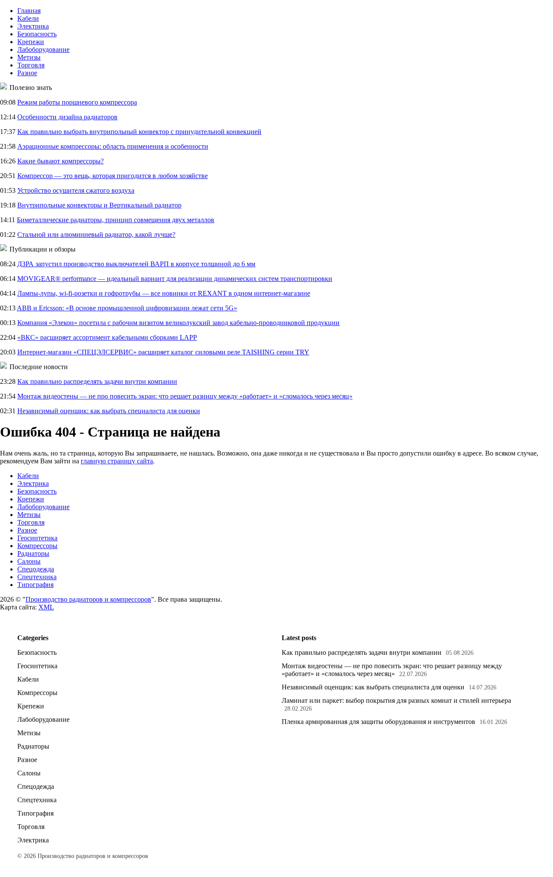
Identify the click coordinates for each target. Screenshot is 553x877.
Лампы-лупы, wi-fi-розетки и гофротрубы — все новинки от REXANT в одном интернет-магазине (163, 293)
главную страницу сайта (117, 461)
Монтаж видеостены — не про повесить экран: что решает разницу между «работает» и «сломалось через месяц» (185, 396)
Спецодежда (35, 569)
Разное (27, 73)
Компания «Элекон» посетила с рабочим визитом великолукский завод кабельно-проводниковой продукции (178, 322)
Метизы (29, 57)
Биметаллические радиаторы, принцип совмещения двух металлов (115, 219)
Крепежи (30, 41)
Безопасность (37, 34)
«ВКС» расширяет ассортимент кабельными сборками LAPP (107, 337)
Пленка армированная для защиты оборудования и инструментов (378, 721)
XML (46, 607)
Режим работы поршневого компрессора (77, 102)
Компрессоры (37, 545)
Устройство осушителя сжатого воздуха (75, 190)
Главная (29, 10)
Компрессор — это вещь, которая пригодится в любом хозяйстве (112, 175)
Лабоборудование (43, 49)
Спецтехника (37, 576)
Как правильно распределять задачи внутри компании (97, 381)
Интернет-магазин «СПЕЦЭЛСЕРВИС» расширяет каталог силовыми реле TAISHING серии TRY (163, 352)
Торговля (30, 65)
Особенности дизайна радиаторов (67, 117)
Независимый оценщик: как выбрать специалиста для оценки (108, 411)
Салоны (29, 561)
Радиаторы (33, 553)
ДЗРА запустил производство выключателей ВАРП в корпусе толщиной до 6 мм (136, 264)
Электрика (33, 26)
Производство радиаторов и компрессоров (88, 599)
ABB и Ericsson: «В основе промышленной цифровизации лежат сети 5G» (127, 308)
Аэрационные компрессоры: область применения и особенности (112, 146)
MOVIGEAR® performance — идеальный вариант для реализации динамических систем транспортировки (174, 278)
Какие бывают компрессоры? (60, 161)
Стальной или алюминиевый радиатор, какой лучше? (96, 234)
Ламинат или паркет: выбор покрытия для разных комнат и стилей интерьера (396, 700)
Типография (35, 584)
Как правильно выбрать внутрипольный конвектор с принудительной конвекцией (139, 131)
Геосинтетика (37, 538)
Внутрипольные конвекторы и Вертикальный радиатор (99, 205)
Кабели (28, 18)
